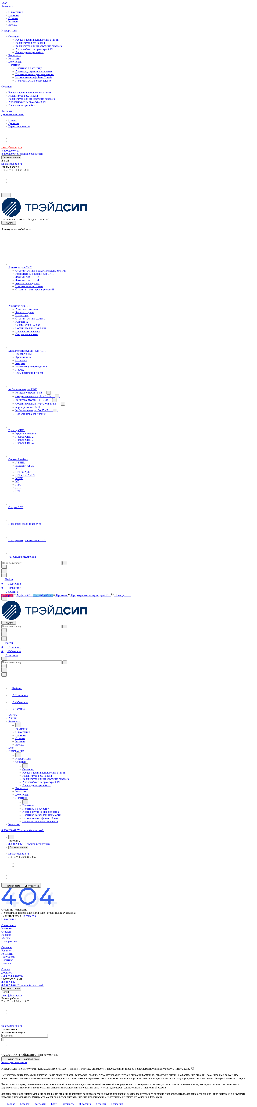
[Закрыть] (4, 675)
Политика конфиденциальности (34, 74)
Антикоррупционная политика (33, 71)
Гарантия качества (12, 975)
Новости (6, 928)
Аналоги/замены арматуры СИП (34, 49)
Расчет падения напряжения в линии (37, 39)
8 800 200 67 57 (10, 150)
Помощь (6, 963)
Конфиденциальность (14, 1062)
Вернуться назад (11, 915)
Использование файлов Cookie (33, 77)
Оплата (5, 969)
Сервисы (6, 947)
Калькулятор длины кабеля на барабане (38, 45)
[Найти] (4, 570)
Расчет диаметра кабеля (29, 52)
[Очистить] (64, 563)
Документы (8, 956)
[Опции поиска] (4, 566)
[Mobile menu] (4, 658)
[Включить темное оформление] (5, 195)
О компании (8, 919)
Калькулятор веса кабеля (30, 42)
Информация (9, 941)
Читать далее (182, 1068)
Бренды (5, 937)
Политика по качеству (28, 67)
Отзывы (6, 931)
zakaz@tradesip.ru (11, 147)
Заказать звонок (11, 157)
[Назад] (18, 725)
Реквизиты (7, 950)
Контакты (7, 953)
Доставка (6, 972)
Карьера (6, 934)
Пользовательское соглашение (33, 80)
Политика (7, 959)
